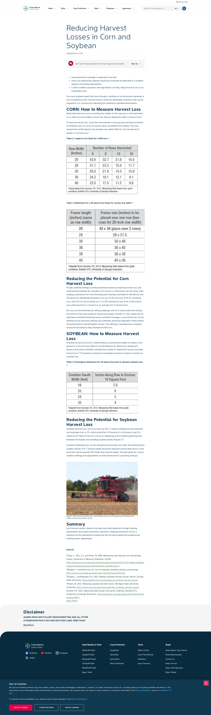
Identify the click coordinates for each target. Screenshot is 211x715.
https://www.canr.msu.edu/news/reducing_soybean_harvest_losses (108, 587)
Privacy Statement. (79, 699)
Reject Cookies (72, 707)
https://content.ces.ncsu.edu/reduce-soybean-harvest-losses (110, 580)
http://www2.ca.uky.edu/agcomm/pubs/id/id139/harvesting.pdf (95, 573)
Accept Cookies (21, 707)
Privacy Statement (143, 690)
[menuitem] (52, 8)
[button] (27, 645)
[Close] (206, 683)
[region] (105, 697)
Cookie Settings (46, 707)
